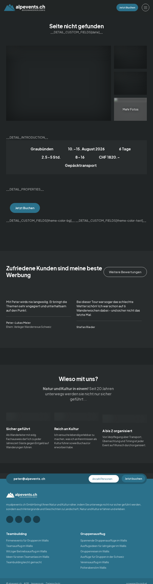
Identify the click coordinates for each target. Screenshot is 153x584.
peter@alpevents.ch (29, 479)
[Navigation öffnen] (145, 7)
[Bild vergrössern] (130, 57)
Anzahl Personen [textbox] (102, 478)
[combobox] (104, 479)
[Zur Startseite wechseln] (24, 7)
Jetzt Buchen (25, 208)
